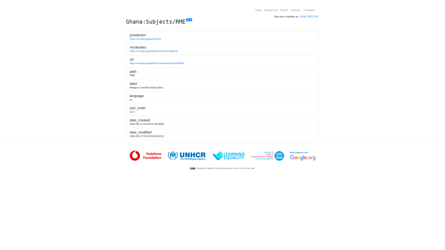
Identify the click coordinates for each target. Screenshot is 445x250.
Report (284, 10)
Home (258, 10)
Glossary (296, 10)
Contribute (309, 10)
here (238, 168)
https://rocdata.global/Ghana (145, 39)
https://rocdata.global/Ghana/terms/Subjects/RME (157, 63)
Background (271, 10)
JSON (303, 16)
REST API (313, 16)
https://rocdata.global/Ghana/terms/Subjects (154, 51)
